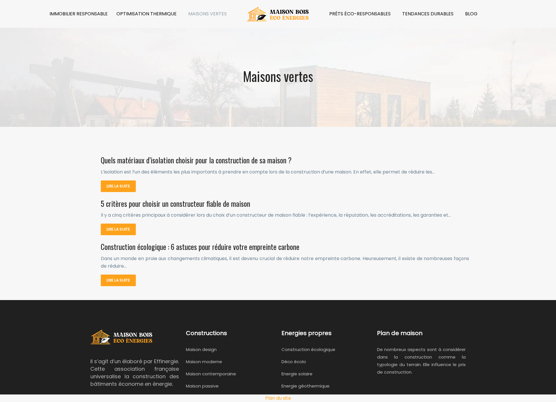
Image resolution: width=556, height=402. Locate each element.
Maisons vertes (207, 13)
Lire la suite (118, 186)
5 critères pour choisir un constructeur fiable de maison (175, 203)
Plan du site (278, 398)
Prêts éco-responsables (360, 13)
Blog (471, 13)
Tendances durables (427, 13)
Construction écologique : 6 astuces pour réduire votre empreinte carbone (200, 246)
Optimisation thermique (146, 13)
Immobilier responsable (79, 13)
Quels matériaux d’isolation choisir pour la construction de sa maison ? (196, 160)
